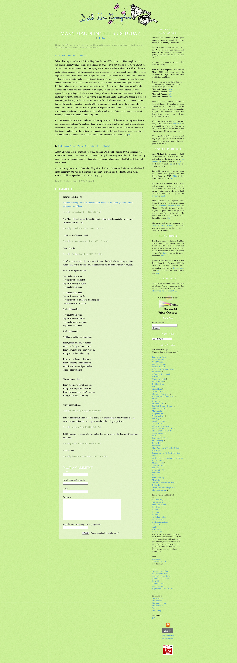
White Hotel (157, 445)
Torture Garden (158, 433)
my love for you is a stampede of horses (167, 458)
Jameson (75, 456)
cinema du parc (158, 583)
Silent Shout (157, 389)
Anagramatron (157, 413)
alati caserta (156, 529)
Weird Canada (157, 361)
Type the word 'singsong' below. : (82, 524)
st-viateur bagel (158, 499)
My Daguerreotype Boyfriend (163, 487)
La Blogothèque (158, 359)
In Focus (155, 467)
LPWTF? (155, 435)
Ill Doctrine (156, 371)
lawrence (155, 509)
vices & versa (157, 531)
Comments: (68, 497)
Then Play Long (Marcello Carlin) (165, 448)
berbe (74, 211)
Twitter (178, 161)
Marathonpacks (158, 462)
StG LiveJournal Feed (168, 635)
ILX (153, 618)
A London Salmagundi (161, 374)
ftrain (154, 455)
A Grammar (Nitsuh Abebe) (163, 369)
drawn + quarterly (159, 561)
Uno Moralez (157, 450)
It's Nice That (157, 460)
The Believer (157, 600)
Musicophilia (157, 411)
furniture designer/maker (169, 205)
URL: (65, 488)
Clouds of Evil (157, 391)
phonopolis (156, 558)
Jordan (102, 38)
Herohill (155, 386)
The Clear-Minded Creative (162, 430)
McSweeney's (157, 605)
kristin (74, 426)
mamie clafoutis (158, 519)
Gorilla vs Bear (158, 384)
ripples (154, 526)
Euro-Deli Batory (159, 504)
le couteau (156, 514)
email (162, 195)
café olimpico (157, 502)
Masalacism (156, 480)
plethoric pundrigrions (160, 425)
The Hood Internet (159, 490)
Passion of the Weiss (160, 438)
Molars (154, 398)
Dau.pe (155, 376)
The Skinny (156, 610)
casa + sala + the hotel (160, 571)
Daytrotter (156, 401)
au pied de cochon (159, 517)
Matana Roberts (158, 403)
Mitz (170, 96)
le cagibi (155, 581)
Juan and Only (157, 440)
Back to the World (159, 357)
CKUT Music (157, 423)
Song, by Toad (157, 465)
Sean (170, 89)
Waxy (154, 475)
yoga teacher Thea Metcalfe (162, 588)
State (154, 608)
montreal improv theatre (161, 576)
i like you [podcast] (159, 408)
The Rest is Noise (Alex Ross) (163, 482)
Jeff (170, 94)
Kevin (74, 443)
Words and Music (159, 379)
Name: (66, 471)
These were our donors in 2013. (164, 290)
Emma (170, 91)
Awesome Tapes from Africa (163, 396)
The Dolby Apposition (161, 393)
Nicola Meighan (158, 416)
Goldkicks (156, 485)
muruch (75, 228)
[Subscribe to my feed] (168, 624)
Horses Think (157, 443)
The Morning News (159, 603)
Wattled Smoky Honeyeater (162, 428)
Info (99, 175)
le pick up (156, 507)
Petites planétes (158, 381)
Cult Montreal (157, 598)
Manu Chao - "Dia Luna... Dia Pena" (71, 55)
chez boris (156, 524)
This (175, 176)
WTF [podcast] (158, 477)
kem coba (156, 512)
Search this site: (158, 322)
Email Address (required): (74, 479)
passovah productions (160, 578)
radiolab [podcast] (159, 421)
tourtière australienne (160, 522)
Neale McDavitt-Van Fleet (162, 225)
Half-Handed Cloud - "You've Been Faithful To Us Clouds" (84, 146)
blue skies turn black (160, 573)
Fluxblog (155, 418)
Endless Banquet (158, 366)
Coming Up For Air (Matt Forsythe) (166, 453)
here (170, 163)
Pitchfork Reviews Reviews (162, 406)
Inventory (156, 472)
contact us (177, 123)
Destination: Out (158, 364)
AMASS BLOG (158, 470)
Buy (130, 134)
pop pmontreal (157, 586)
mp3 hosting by (167, 638)
